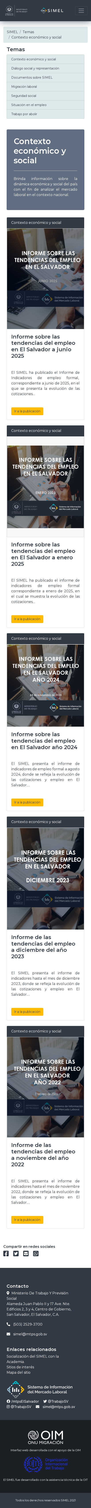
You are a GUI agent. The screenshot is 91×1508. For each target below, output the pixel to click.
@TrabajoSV (57, 1401)
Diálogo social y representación (35, 68)
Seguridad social (23, 96)
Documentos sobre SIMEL (32, 78)
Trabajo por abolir (24, 114)
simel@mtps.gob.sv (59, 1406)
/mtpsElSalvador (24, 1401)
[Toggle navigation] (81, 10)
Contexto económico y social (33, 59)
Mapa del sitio (18, 1372)
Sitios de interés (20, 1367)
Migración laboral (24, 87)
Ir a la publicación (27, 411)
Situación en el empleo (29, 105)
